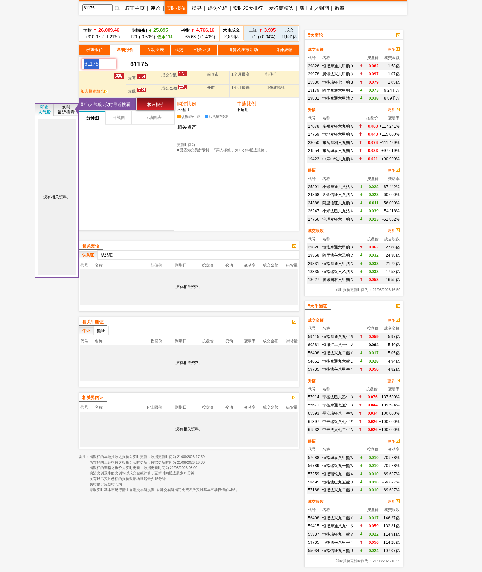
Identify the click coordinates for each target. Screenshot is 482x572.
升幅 (312, 110)
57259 (313, 474)
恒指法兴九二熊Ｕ (338, 490)
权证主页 (135, 8)
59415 (313, 336)
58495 (313, 482)
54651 (313, 361)
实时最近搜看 (66, 110)
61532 (313, 429)
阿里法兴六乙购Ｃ (338, 255)
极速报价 (94, 49)
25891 (313, 187)
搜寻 (197, 8)
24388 (313, 203)
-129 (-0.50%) (149, 33)
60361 (313, 345)
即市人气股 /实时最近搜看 (105, 104)
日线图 (118, 117)
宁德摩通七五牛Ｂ (338, 405)
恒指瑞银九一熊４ (338, 474)
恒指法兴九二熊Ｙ (338, 353)
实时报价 (176, 8)
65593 (313, 413)
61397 (313, 421)
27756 (313, 219)
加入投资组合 (92, 91)
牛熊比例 (246, 103)
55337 (313, 534)
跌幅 (312, 170)
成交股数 (316, 230)
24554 (313, 150)
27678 (313, 126)
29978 (313, 74)
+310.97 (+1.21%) (101, 33)
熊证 (101, 330)
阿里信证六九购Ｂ (338, 203)
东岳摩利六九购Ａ (338, 142)
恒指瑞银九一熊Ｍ (338, 534)
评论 (155, 8)
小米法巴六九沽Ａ (338, 211)
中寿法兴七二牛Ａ (338, 429)
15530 (313, 82)
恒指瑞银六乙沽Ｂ (338, 271)
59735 (313, 369)
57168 (313, 490)
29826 (313, 66)
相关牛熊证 (93, 321)
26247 (313, 211)
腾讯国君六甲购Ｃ (338, 279)
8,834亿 (289, 33)
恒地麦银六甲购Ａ (338, 134)
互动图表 (155, 49)
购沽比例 (187, 103)
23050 (313, 142)
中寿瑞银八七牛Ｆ (338, 421)
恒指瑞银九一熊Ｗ (338, 466)
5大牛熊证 (317, 306)
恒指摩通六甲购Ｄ (338, 66)
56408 (313, 353)
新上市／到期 (314, 8)
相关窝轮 (90, 246)
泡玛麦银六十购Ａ (338, 219)
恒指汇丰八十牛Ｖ (338, 345)
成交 (178, 49)
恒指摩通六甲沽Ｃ (338, 98)
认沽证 (107, 255)
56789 (313, 466)
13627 (313, 279)
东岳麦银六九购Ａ (338, 126)
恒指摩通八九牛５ (338, 336)
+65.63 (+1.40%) (198, 33)
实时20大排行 (248, 8)
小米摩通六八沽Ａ (338, 187)
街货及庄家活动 (243, 49)
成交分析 (217, 8)
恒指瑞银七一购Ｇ (338, 82)
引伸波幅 (283, 49)
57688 (313, 457)
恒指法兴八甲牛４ (338, 369)
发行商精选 (281, 8)
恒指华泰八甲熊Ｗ (338, 457)
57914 (313, 397)
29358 (313, 255)
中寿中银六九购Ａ (338, 159)
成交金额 (316, 49)
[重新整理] (123, 64)
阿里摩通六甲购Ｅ (338, 90)
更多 (391, 49)
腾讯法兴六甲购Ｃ (338, 74)
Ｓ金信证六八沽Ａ (338, 194)
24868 (313, 194)
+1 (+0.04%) (262, 33)
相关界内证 (93, 397)
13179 (313, 90)
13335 (313, 271)
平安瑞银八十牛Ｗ (338, 413)
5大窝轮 (315, 35)
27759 (313, 134)
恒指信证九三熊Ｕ (338, 550)
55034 (313, 550)
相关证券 (202, 49)
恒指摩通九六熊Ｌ (338, 361)
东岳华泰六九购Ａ (338, 150)
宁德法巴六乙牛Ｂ (338, 397)
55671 (313, 405)
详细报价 (124, 49)
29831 (313, 98)
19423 (313, 159)
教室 (340, 8)
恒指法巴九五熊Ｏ (338, 482)
